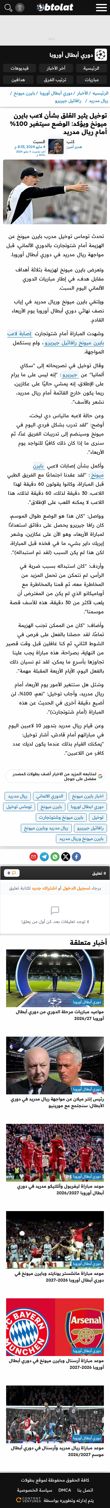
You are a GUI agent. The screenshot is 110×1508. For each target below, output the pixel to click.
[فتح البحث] (8, 7)
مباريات (92, 79)
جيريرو (70, 374)
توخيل (98, 817)
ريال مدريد (18, 796)
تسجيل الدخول (76, 887)
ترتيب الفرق (55, 79)
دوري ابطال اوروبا (87, 806)
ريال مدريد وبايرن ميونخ (46, 828)
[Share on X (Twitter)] (65, 856)
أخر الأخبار (56, 68)
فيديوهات (20, 68)
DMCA (64, 1490)
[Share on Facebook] (76, 856)
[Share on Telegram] (44, 856)
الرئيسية (91, 68)
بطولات (28, 1480)
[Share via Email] (33, 856)
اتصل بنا (85, 1490)
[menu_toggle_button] (101, 8)
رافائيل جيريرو (90, 828)
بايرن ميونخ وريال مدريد (81, 838)
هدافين (18, 79)
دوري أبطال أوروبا (87, 1002)
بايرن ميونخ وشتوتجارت (61, 817)
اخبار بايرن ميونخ (88, 796)
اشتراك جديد (44, 887)
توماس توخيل (19, 806)
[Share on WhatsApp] (55, 856)
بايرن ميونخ (51, 806)
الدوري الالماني (49, 796)
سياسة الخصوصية (34, 1490)
